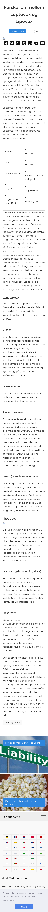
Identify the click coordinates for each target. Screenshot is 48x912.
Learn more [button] (8, 900)
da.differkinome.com (15, 878)
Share (38, 31)
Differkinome (11, 816)
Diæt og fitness (17, 31)
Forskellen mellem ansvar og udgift (22, 743)
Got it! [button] (24, 907)
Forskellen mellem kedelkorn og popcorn (21, 803)
